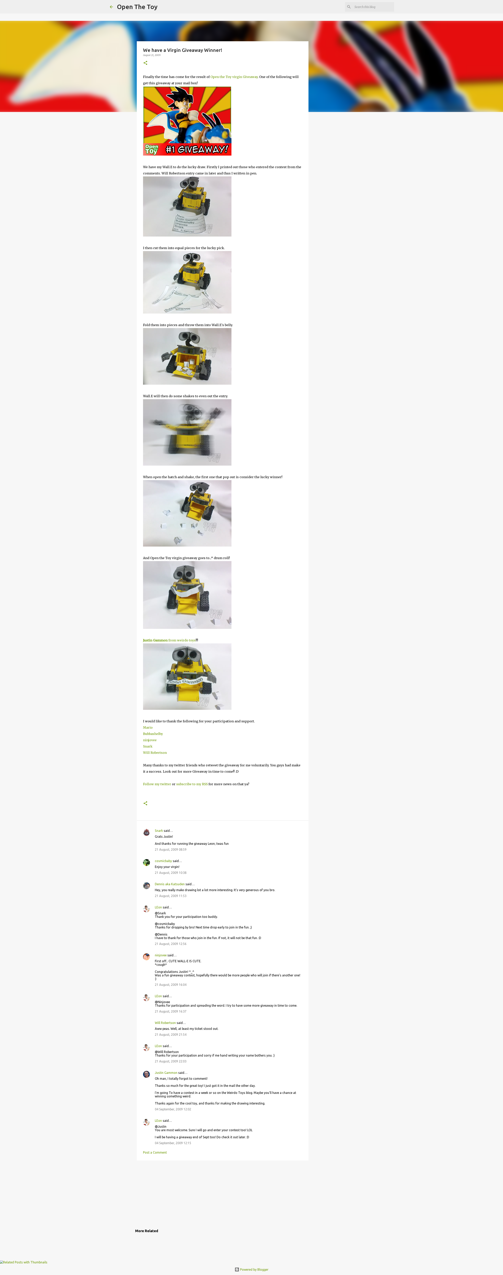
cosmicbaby (163, 861)
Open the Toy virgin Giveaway (234, 77)
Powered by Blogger (253, 1269)
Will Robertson (155, 753)
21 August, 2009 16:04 (170, 984)
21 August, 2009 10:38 (170, 872)
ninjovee (150, 740)
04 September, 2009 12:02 (173, 1109)
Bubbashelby (153, 734)
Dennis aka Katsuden (170, 884)
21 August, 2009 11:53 (170, 896)
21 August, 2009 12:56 (170, 944)
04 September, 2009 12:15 (173, 1143)
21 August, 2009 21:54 (170, 1034)
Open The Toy (137, 6)
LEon (158, 907)
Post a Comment (155, 1152)
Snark (147, 746)
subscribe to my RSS (192, 784)
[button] (145, 63)
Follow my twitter (157, 784)
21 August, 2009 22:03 (170, 1061)
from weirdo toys (169, 640)
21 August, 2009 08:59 (170, 849)
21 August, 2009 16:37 (170, 1011)
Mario (148, 727)
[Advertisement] (222, 1193)
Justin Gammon (166, 1072)
